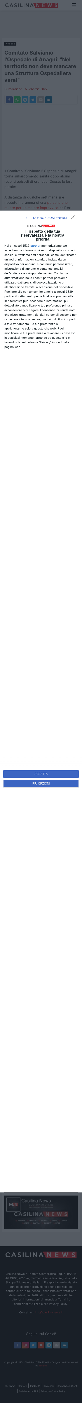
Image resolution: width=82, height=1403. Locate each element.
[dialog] (41, 702)
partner (35, 245)
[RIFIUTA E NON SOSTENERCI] (74, 218)
